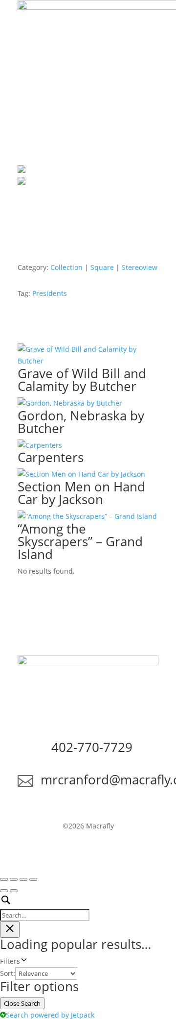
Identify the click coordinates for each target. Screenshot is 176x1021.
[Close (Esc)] (33, 879)
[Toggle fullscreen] (14, 879)
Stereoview (139, 267)
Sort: (7, 973)
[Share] (23, 879)
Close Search (22, 1003)
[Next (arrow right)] (14, 890)
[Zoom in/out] (4, 879)
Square (102, 267)
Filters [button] (23, 961)
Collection (66, 267)
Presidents (49, 293)
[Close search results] (10, 929)
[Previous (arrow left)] (4, 890)
